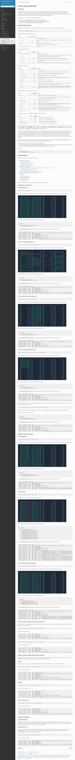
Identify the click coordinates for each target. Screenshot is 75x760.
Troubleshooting (3, 18)
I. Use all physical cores (24, 161)
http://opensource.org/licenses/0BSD (24, 758)
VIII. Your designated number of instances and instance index (31, 171)
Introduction (3, 10)
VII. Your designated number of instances (27, 170)
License (2, 21)
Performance (3, 15)
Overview (3, 40)
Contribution (3, 49)
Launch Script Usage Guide (5, 38)
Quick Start (3, 26)
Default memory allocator (25, 176)
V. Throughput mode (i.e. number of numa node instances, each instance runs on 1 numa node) (37, 167)
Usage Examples (4, 43)
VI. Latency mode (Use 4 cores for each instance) (29, 169)
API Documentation (4, 33)
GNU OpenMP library (24, 180)
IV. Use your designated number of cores (27, 165)
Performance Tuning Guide (5, 37)
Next (70, 748)
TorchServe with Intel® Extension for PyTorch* (7, 45)
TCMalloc (22, 175)
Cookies (19, 753)
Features (2, 12)
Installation (3, 25)
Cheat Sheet (3, 29)
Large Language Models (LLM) (6, 13)
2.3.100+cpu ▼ (7, 2)
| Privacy (22, 753)
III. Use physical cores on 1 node (26, 164)
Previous (21, 748)
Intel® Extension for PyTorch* (8, 1)
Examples (2, 28)
